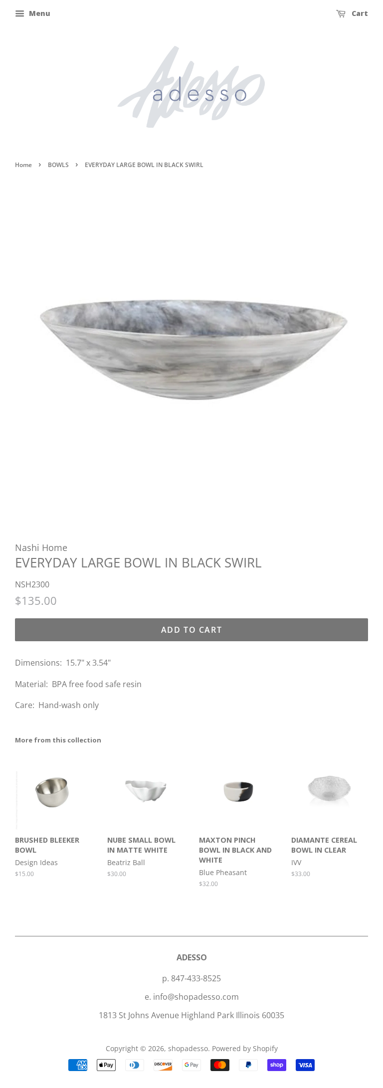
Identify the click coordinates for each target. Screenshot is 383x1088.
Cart (359, 13)
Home (23, 165)
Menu (38, 13)
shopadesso (188, 1048)
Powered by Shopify (245, 1048)
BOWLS (58, 165)
